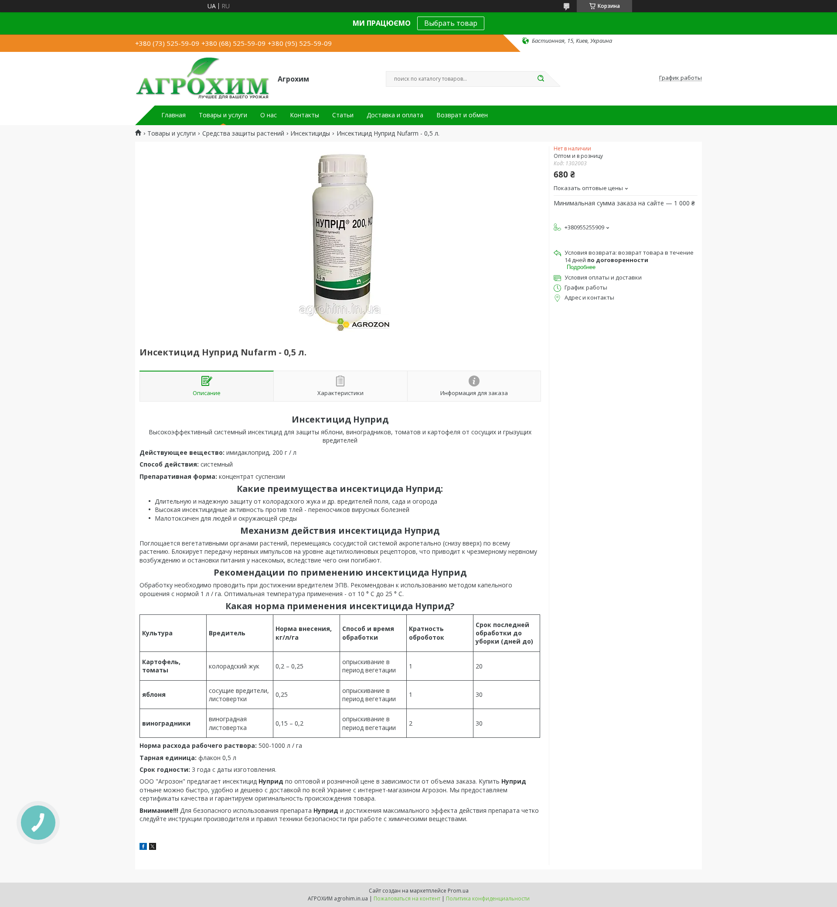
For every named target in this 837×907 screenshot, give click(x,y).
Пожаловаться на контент (407, 898)
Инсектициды (310, 133)
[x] (152, 847)
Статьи (343, 115)
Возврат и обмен (462, 115)
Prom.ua (458, 890)
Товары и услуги (223, 115)
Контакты (304, 115)
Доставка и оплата (395, 115)
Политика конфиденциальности (488, 898)
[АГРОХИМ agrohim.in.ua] (202, 78)
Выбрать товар (450, 23)
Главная (173, 115)
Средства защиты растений (243, 133)
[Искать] (540, 79)
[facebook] (143, 847)
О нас (268, 115)
